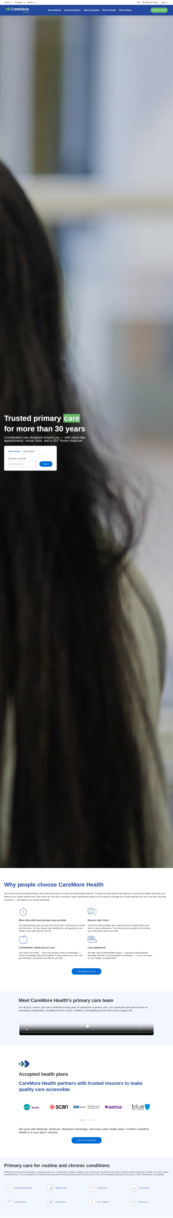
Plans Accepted (91, 10)
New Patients (54, 10)
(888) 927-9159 (151, 2)
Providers (19, 2)
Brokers (30, 2)
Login (163, 2)
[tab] (14, 451)
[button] (138, 2)
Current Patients (72, 10)
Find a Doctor (109, 10)
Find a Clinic (125, 10)
